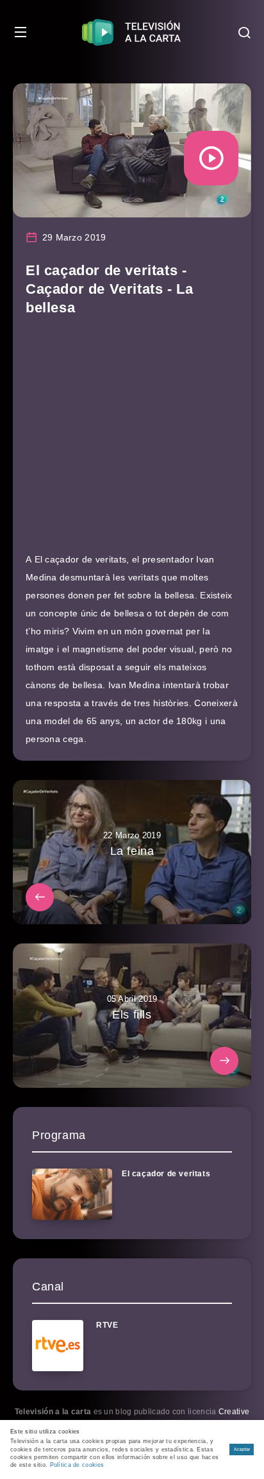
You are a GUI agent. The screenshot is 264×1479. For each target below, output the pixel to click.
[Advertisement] (132, 440)
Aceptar (242, 1449)
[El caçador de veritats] (72, 1194)
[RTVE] (57, 1345)
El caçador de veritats (166, 1173)
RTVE (107, 1325)
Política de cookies (77, 1465)
